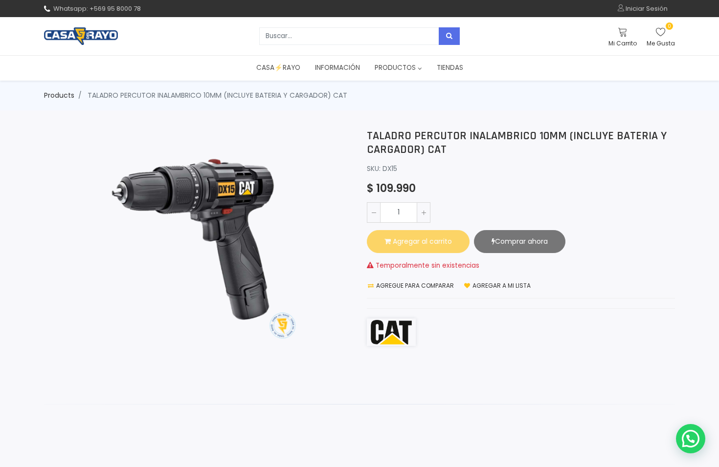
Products (59, 95)
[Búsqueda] (449, 36)
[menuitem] (278, 68)
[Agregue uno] (423, 212)
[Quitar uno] (373, 212)
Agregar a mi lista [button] (501, 285)
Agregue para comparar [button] (414, 285)
